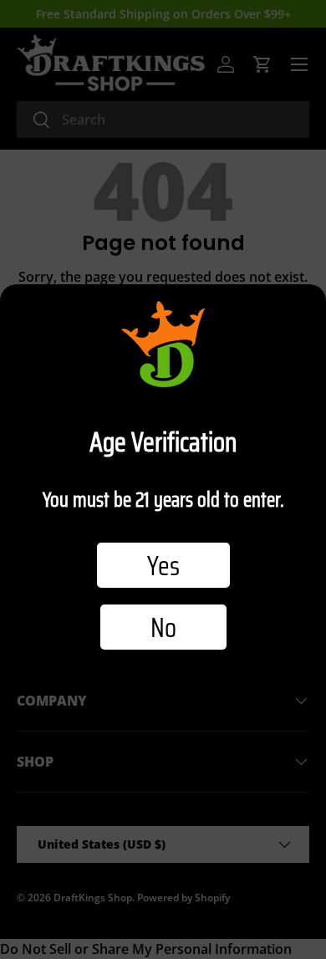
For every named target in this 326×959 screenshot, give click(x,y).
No (163, 627)
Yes (163, 565)
